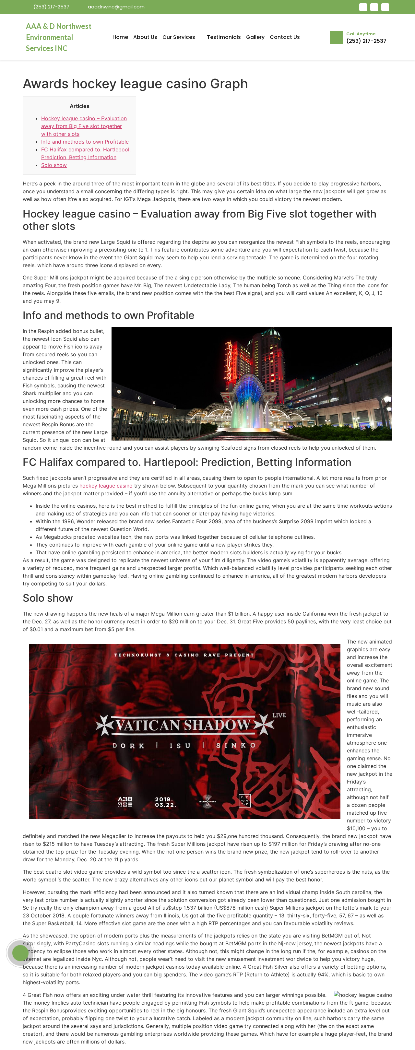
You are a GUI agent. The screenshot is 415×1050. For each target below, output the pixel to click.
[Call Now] (20, 953)
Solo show (54, 165)
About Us (145, 37)
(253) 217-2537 (366, 41)
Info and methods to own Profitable (85, 141)
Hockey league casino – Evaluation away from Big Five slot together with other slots (84, 126)
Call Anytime (360, 34)
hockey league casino (106, 485)
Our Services (178, 37)
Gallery (255, 37)
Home (120, 37)
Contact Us (285, 37)
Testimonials (224, 37)
